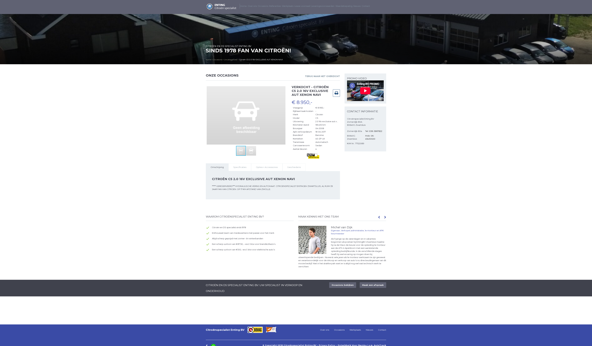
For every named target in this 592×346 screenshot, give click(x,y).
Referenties (275, 6)
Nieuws (357, 6)
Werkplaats (287, 6)
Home (208, 59)
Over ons (252, 6)
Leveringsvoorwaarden (322, 6)
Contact (366, 6)
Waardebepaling (343, 6)
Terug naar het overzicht (322, 76)
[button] (283, 87)
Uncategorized (230, 59)
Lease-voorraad (302, 6)
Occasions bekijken (343, 285)
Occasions (217, 59)
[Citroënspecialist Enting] (221, 9)
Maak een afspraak (373, 285)
